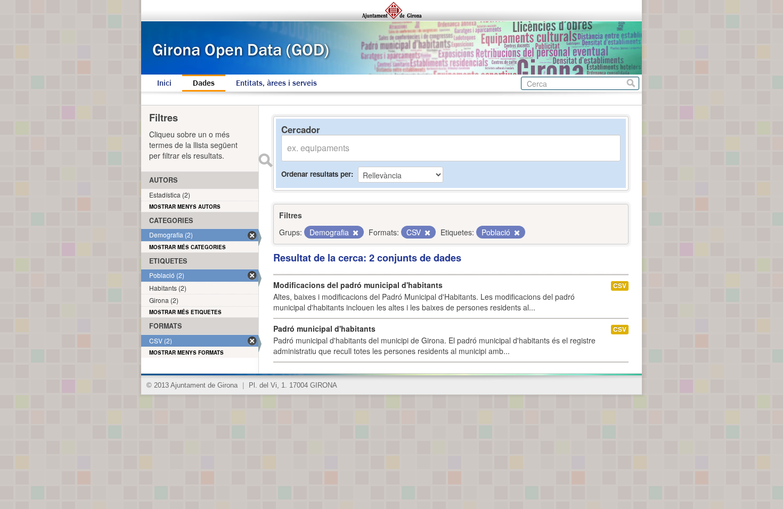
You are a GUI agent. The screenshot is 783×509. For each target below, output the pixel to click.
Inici (164, 83)
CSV (619, 285)
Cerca (630, 83)
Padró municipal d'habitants (324, 328)
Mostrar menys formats (186, 352)
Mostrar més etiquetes (185, 312)
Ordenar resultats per (316, 174)
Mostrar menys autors (185, 206)
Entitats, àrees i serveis (276, 83)
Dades (204, 83)
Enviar (265, 160)
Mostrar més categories (187, 247)
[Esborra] (354, 232)
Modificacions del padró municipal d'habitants (358, 285)
